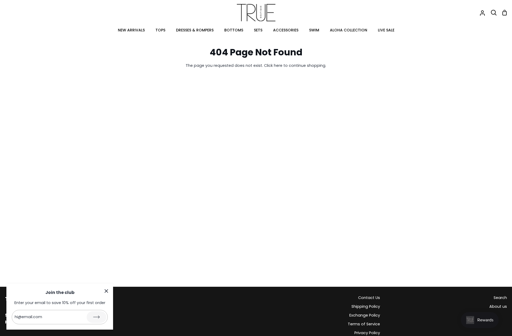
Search (500, 297)
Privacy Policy (367, 332)
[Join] (96, 317)
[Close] (106, 291)
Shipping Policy (365, 306)
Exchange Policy (364, 315)
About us (498, 306)
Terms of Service (364, 324)
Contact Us (369, 297)
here (278, 65)
